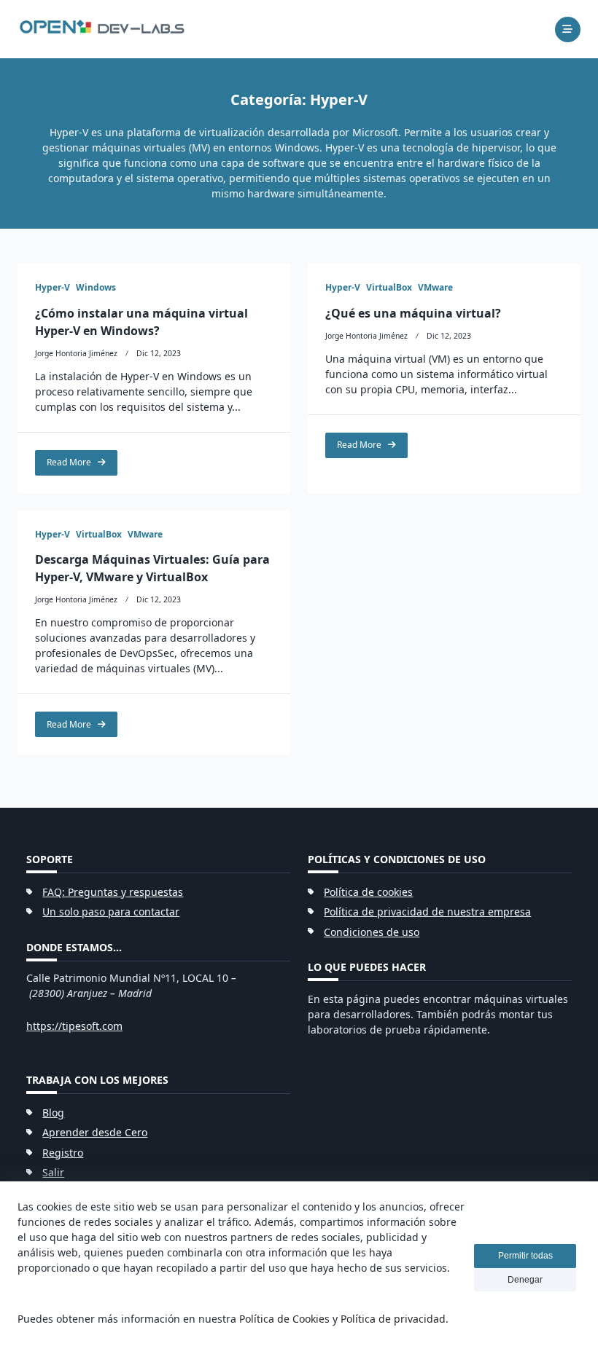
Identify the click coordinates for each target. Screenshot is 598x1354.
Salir (53, 1172)
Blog (53, 1112)
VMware (435, 287)
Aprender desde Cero (94, 1132)
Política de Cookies (284, 1319)
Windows (96, 287)
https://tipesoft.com (74, 1026)
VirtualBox (389, 287)
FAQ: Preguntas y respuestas (112, 892)
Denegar (525, 1280)
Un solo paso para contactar (110, 911)
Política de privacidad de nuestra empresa (427, 911)
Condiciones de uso (371, 932)
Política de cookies (368, 892)
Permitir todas (525, 1256)
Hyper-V (52, 287)
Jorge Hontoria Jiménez (76, 353)
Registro (62, 1153)
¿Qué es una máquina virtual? (413, 313)
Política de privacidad (393, 1319)
